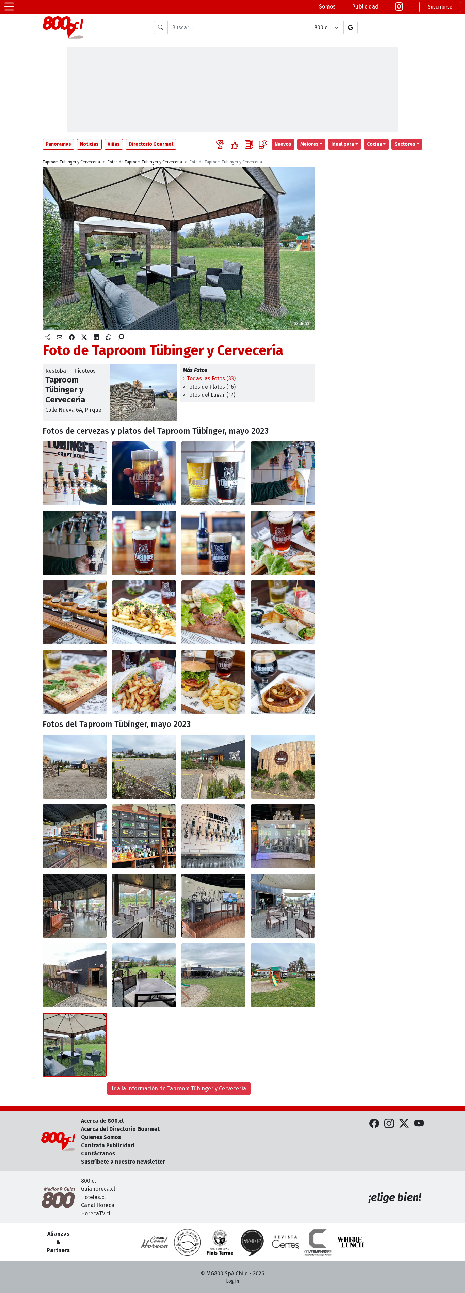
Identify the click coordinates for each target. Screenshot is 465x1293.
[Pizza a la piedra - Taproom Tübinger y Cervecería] (74, 682)
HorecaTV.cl (95, 1213)
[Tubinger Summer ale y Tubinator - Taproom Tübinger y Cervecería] (283, 473)
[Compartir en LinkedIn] (96, 337)
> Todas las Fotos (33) (209, 378)
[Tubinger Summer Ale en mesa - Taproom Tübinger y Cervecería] (283, 543)
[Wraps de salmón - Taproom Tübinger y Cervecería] (283, 612)
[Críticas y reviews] (249, 144)
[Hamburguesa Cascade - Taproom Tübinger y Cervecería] (213, 682)
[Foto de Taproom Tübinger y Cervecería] (144, 767)
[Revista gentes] (285, 1242)
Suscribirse (440, 7)
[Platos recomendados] (234, 144)
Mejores (309, 144)
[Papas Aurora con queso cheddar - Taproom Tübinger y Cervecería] (144, 612)
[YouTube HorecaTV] (419, 1124)
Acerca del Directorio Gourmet (120, 1129)
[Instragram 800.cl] (399, 7)
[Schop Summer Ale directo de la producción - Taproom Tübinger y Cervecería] (144, 473)
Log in (232, 1281)
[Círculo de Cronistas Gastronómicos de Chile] (187, 1242)
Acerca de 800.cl (102, 1121)
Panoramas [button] (58, 144)
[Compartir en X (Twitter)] (84, 337)
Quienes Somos (101, 1137)
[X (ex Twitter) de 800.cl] (404, 1124)
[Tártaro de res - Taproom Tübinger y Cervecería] (213, 612)
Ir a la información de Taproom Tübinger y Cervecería (179, 1088)
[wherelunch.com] (350, 1242)
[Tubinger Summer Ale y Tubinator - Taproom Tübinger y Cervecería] (74, 543)
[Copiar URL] (121, 337)
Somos (327, 6)
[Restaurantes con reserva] (263, 144)
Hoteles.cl (93, 1197)
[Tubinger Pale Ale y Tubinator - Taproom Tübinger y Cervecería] (213, 473)
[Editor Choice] (220, 144)
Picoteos (85, 371)
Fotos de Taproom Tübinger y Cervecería (145, 162)
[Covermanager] (318, 1242)
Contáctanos (98, 1153)
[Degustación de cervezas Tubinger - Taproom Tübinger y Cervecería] (74, 612)
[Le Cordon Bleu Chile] (220, 1242)
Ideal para (342, 144)
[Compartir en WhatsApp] (108, 337)
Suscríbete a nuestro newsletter (123, 1161)
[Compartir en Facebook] (72, 337)
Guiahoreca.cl (98, 1189)
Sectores (405, 144)
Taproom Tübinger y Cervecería (71, 162)
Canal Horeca (97, 1205)
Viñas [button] (114, 144)
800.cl (88, 1181)
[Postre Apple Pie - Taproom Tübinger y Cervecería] (283, 682)
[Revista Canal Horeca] (154, 1242)
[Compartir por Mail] (59, 337)
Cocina (374, 144)
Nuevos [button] (283, 144)
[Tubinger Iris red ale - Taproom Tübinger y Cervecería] (144, 543)
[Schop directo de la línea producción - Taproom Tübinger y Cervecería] (74, 473)
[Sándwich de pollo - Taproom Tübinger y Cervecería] (144, 682)
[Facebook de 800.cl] (374, 1124)
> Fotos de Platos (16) (209, 387)
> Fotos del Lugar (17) (209, 395)
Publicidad (365, 6)
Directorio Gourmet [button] (151, 144)
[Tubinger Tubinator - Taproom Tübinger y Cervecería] (213, 543)
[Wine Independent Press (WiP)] (252, 1242)
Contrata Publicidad (107, 1145)
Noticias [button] (89, 144)
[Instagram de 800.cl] (389, 1124)
